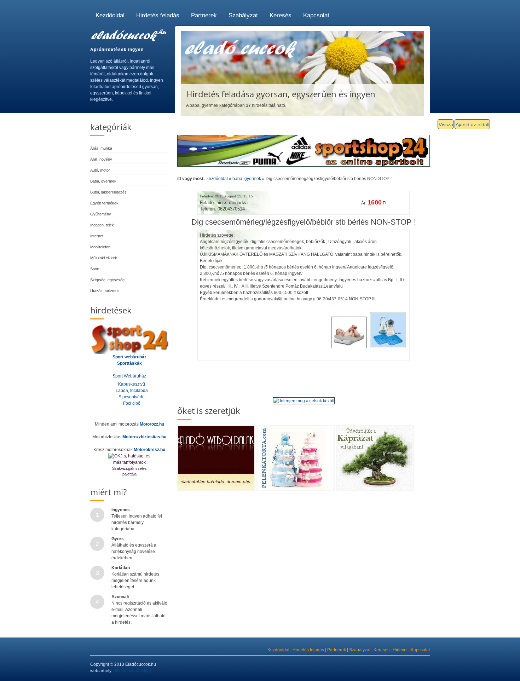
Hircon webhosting (133, 670)
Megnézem (221, 474)
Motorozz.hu (152, 424)
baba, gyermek (246, 178)
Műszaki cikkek (103, 258)
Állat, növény (101, 159)
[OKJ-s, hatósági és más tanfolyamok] (129, 459)
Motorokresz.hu (149, 449)
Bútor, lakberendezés (108, 192)
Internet (96, 236)
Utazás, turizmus (105, 291)
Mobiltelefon (100, 247)
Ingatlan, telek (102, 225)
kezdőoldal (217, 178)
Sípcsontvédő (132, 396)
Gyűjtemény (100, 214)
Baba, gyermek (103, 181)
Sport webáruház (129, 356)
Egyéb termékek (104, 203)
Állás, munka (101, 148)
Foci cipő (131, 403)
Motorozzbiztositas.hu (144, 436)
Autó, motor (100, 170)
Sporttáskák (129, 363)
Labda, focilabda (132, 390)
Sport (94, 269)
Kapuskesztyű (131, 384)
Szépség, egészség (107, 280)
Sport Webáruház (129, 376)
